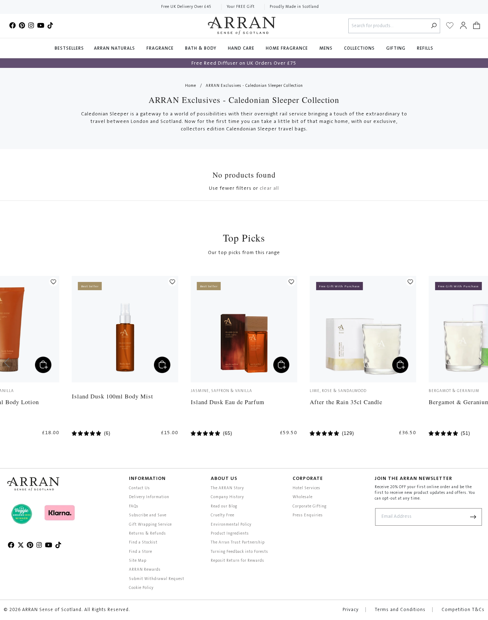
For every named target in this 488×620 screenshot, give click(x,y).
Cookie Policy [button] (141, 588)
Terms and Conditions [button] (400, 610)
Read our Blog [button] (224, 507)
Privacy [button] (351, 610)
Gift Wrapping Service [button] (150, 525)
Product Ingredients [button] (230, 534)
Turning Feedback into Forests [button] (239, 552)
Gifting (396, 48)
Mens (326, 48)
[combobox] (388, 26)
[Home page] (241, 25)
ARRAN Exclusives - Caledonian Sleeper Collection (254, 86)
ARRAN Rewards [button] (145, 570)
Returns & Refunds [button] (147, 534)
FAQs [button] (134, 507)
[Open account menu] (463, 25)
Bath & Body (201, 48)
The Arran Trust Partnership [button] (238, 543)
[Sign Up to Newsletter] (473, 517)
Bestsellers (69, 48)
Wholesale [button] (303, 497)
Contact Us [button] (139, 488)
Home (190, 86)
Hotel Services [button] (306, 488)
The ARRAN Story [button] (227, 488)
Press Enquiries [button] (308, 515)
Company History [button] (227, 497)
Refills (425, 48)
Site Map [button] (137, 561)
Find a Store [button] (140, 552)
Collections (360, 48)
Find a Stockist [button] (143, 543)
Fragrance (160, 48)
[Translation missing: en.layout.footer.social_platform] (12, 25)
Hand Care (242, 48)
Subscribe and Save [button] (147, 515)
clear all (269, 188)
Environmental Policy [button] (231, 525)
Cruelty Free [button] (222, 515)
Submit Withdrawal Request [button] (156, 579)
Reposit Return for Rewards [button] (237, 561)
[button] (476, 25)
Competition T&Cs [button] (463, 610)
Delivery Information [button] (149, 497)
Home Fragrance (287, 48)
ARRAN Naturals (115, 48)
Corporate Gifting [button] (310, 507)
